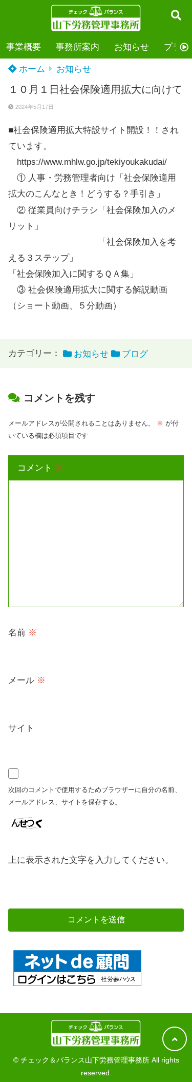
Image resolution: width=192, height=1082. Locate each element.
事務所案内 (77, 47)
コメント (40, 468)
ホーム (30, 69)
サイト (21, 728)
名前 (22, 632)
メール (27, 680)
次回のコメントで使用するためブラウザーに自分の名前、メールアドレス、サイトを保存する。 (94, 796)
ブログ (135, 354)
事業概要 (23, 47)
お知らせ (131, 47)
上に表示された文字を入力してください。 (91, 860)
